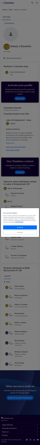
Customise (20, 232)
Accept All (20, 227)
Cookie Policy (19, 222)
